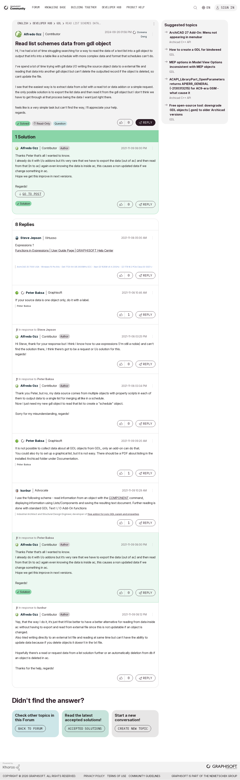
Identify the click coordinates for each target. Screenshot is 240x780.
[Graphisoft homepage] (221, 767)
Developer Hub (111, 7)
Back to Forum (30, 728)
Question (60, 123)
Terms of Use (116, 776)
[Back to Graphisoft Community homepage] (15, 7)
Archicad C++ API (180, 42)
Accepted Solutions (85, 728)
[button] (120, 122)
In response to (37, 329)
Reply (147, 122)
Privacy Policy (94, 776)
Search (195, 8)
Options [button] (153, 23)
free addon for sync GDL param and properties (113, 514)
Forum (36, 7)
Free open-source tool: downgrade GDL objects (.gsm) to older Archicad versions (197, 110)
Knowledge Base (55, 7)
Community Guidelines (144, 776)
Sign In (227, 7)
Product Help (136, 7)
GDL (171, 54)
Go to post (31, 194)
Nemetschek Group (223, 776)
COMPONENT (119, 498)
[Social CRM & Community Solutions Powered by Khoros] (11, 766)
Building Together (84, 7)
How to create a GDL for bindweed (195, 49)
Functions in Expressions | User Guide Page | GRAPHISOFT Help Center (64, 250)
